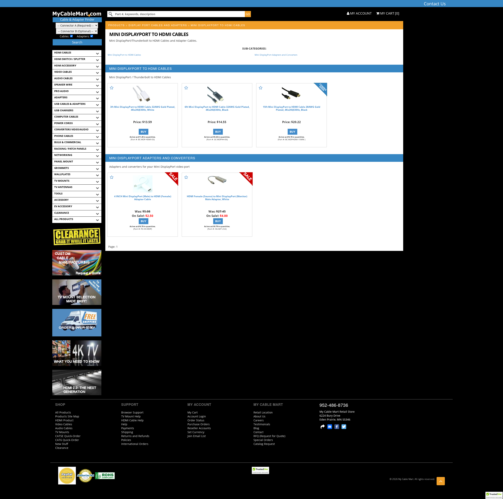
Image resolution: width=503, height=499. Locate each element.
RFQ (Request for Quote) (269, 436)
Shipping (127, 432)
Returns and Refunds (135, 436)
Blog (256, 428)
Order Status (195, 420)
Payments (127, 428)
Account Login (196, 416)
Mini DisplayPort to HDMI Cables (218, 25)
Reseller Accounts (199, 428)
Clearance (61, 448)
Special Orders (263, 440)
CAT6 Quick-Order (67, 440)
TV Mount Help (131, 416)
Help (124, 424)
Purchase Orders (198, 424)
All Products (63, 412)
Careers (258, 420)
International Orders (134, 444)
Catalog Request (264, 444)
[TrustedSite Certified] (494, 495)
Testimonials (261, 424)
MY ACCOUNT (360, 13)
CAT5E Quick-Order (68, 436)
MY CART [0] (389, 13)
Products (116, 25)
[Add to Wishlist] (112, 87)
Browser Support (132, 412)
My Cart (192, 412)
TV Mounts (62, 432)
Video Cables (63, 424)
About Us (259, 416)
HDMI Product (64, 420)
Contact (258, 432)
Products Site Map (67, 416)
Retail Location (263, 412)
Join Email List (196, 436)
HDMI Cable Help (132, 420)
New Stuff (61, 444)
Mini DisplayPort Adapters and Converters (276, 54)
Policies (126, 440)
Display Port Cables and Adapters (158, 25)
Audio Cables (64, 428)
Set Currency (195, 432)
